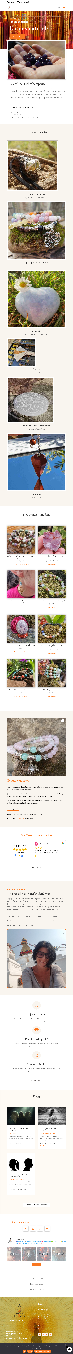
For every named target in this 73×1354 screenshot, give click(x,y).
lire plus (11, 1146)
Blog (41, 1312)
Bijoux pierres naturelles (14, 1333)
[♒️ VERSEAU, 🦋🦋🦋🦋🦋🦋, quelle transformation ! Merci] (59, 1254)
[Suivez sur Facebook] (25, 1228)
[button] (21, 564)
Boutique (17, 36)
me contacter (36, 1080)
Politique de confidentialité (42, 1351)
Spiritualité (12, 1133)
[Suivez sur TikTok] (40, 1228)
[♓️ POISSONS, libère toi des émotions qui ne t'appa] (44, 1254)
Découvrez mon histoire (23, 107)
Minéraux (9, 1336)
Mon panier (44, 1316)
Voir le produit (13, 809)
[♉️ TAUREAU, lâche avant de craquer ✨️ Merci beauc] (14, 1254)
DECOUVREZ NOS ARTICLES (36, 1205)
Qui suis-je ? (44, 1309)
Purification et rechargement (16, 1338)
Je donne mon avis (36, 867)
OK (24, 1351)
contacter (21, 818)
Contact (43, 1319)
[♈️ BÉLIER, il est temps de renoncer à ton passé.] (29, 1254)
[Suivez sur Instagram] (33, 1228)
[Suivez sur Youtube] (47, 1228)
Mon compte (44, 1314)
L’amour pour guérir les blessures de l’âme (18, 1175)
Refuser (30, 1351)
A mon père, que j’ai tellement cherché (51, 1129)
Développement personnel (17, 1179)
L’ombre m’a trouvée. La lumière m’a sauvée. (21, 1129)
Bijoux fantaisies (12, 1331)
